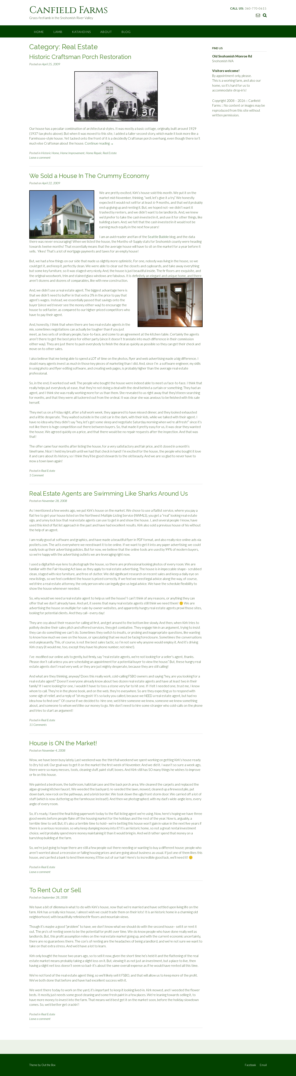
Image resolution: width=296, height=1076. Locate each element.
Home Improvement (72, 153)
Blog (126, 32)
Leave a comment (39, 157)
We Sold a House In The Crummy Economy (89, 175)
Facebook (250, 1065)
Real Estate (110, 153)
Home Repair (93, 153)
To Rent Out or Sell (55, 890)
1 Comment (36, 475)
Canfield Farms (68, 10)
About (106, 32)
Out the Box (48, 1065)
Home (39, 32)
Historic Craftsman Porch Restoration (80, 56)
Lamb (58, 32)
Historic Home (50, 153)
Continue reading (99, 143)
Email (263, 1065)
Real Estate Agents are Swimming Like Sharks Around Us (108, 493)
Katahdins (81, 32)
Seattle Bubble (158, 237)
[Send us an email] (258, 15)
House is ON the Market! (63, 743)
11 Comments (38, 724)
